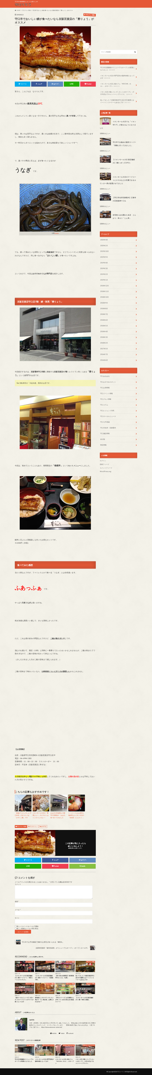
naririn (31, 1020)
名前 (17, 901)
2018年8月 (104, 308)
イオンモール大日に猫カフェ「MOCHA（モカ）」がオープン (115, 85)
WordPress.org (105, 471)
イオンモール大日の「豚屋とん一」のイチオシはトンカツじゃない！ (41, 815)
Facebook (70, 1033)
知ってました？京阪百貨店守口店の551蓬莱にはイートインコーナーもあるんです (117, 101)
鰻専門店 (43, 826)
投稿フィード (104, 464)
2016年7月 (104, 354)
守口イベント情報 (106, 393)
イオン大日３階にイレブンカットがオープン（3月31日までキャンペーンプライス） (117, 93)
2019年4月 (104, 263)
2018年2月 (104, 343)
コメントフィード (106, 468)
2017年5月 (104, 349)
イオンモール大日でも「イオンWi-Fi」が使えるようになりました (118, 125)
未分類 (102, 439)
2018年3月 (104, 337)
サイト (17, 918)
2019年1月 (104, 280)
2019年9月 (104, 257)
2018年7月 (104, 314)
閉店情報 (103, 445)
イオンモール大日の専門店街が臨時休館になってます (117, 77)
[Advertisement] (118, 28)
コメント (18, 884)
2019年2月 (104, 274)
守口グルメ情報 (21, 826)
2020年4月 (104, 240)
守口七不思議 (105, 422)
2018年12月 (104, 286)
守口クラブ (120, 1072)
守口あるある (105, 376)
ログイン (103, 461)
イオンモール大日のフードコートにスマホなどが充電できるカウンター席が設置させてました (118, 180)
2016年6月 (104, 360)
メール (17, 910)
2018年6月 (104, 320)
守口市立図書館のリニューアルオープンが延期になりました (117, 69)
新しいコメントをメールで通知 (27, 926)
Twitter (63, 1033)
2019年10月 (104, 251)
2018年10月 (104, 297)
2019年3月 (104, 268)
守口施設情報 (105, 433)
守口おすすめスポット (108, 382)
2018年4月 (104, 331)
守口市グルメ (34, 826)
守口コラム (104, 405)
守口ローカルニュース (108, 416)
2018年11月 (104, 291)
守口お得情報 (105, 388)
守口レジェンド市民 (107, 411)
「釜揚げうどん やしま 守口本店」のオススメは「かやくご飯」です (23, 815)
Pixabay (56, 233)
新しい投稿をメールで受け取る (27, 928)
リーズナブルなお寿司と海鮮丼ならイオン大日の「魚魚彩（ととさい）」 (76, 815)
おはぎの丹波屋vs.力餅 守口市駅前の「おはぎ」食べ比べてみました (58, 815)
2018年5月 (104, 326)
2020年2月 (104, 245)
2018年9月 (104, 303)
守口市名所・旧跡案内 (108, 428)
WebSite (54, 1033)
